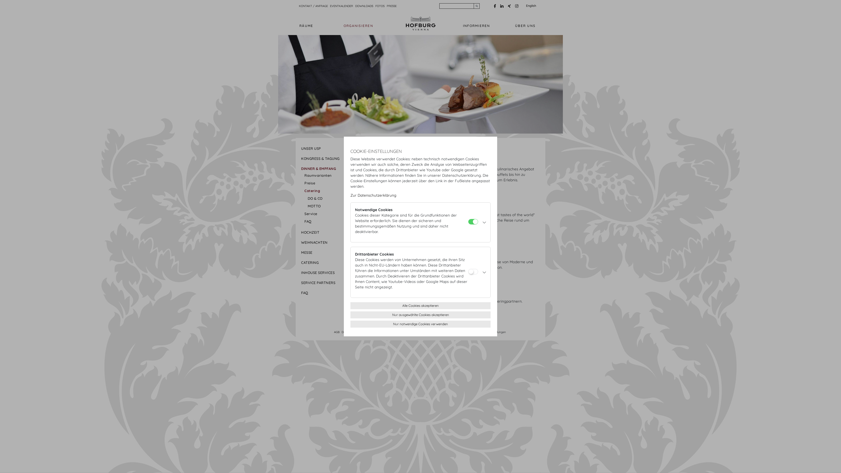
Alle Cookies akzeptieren (420, 306)
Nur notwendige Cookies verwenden (420, 324)
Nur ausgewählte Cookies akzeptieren (420, 315)
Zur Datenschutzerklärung (373, 195)
